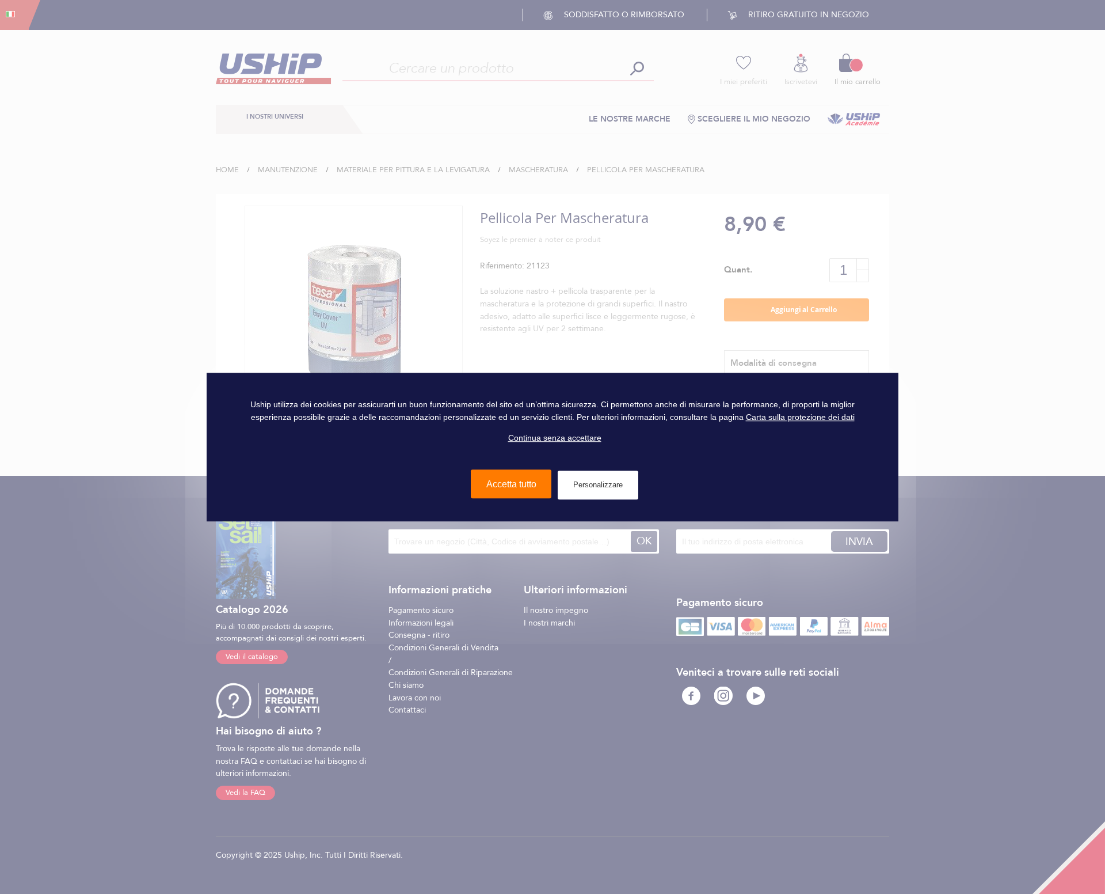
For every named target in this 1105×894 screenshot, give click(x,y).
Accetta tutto (511, 484)
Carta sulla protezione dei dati (800, 417)
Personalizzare (598, 484)
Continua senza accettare (554, 438)
